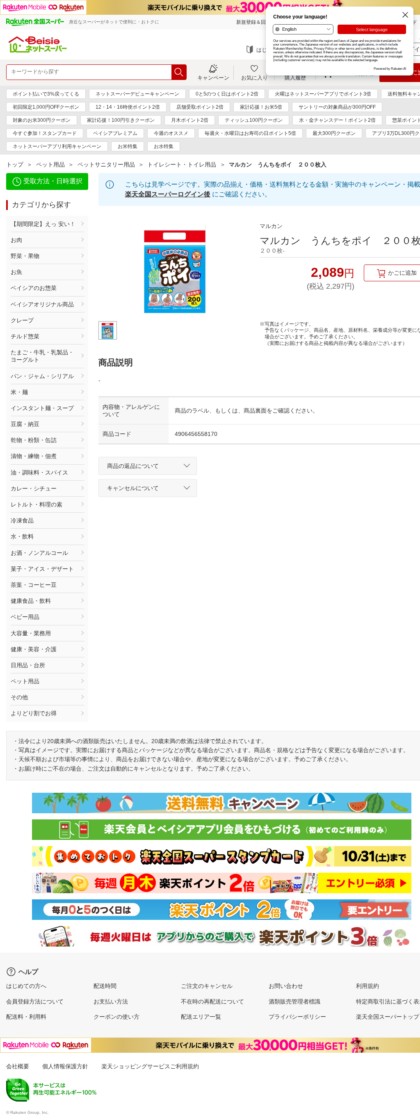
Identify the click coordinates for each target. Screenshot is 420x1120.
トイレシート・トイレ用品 (181, 164)
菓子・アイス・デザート (42, 569)
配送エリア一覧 (201, 1016)
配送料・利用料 (26, 1016)
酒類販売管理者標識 (294, 1001)
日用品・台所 (28, 665)
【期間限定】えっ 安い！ (43, 224)
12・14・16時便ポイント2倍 (128, 107)
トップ (14, 164)
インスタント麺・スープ (42, 408)
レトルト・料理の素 (36, 504)
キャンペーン (213, 77)
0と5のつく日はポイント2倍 (227, 94)
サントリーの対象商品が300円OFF (337, 107)
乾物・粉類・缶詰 (34, 440)
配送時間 (105, 986)
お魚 (16, 272)
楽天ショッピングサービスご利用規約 (150, 1066)
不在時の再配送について (212, 1001)
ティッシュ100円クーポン (254, 120)
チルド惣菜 (25, 336)
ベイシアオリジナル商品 (42, 304)
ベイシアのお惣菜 (34, 288)
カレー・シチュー (34, 488)
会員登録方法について (35, 1001)
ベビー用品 (25, 617)
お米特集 (127, 146)
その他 (19, 697)
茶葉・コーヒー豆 (34, 585)
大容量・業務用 (31, 633)
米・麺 (19, 392)
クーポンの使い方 (116, 1016)
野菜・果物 (25, 256)
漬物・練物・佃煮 (34, 456)
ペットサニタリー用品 (106, 164)
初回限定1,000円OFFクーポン (46, 107)
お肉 (16, 240)
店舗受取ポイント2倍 (200, 107)
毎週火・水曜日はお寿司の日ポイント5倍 (250, 133)
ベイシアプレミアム (115, 133)
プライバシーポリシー (297, 1016)
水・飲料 (22, 536)
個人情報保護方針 (65, 1066)
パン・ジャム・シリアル (42, 376)
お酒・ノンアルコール (39, 553)
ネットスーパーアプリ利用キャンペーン (57, 146)
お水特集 (163, 146)
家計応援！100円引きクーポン (121, 120)
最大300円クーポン (334, 133)
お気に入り (254, 77)
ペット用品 (50, 164)
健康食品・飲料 (31, 601)
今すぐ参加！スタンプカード (45, 133)
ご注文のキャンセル (207, 986)
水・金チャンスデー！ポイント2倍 (337, 120)
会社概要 (17, 1066)
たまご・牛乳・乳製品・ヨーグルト (42, 356)
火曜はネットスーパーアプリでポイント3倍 (323, 94)
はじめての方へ (26, 986)
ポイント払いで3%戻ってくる (46, 94)
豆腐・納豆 (25, 424)
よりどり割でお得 (34, 713)
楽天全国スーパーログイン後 (167, 194)
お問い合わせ (286, 986)
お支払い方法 (111, 1001)
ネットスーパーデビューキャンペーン (137, 94)
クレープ (22, 320)
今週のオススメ (171, 133)
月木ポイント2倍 (189, 120)
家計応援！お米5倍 (261, 107)
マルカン (271, 226)
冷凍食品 (22, 520)
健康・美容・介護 (34, 649)
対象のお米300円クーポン (42, 120)
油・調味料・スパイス (39, 472)
